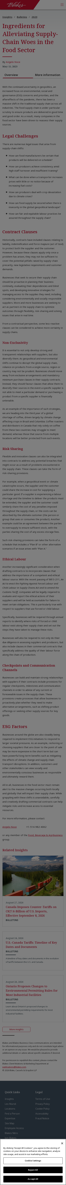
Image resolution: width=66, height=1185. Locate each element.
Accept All (33, 1179)
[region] (33, 1162)
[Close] (62, 1143)
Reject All (33, 1169)
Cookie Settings (33, 1160)
